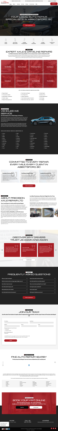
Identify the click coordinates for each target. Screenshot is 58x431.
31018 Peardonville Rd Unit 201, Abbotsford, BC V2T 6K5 (46, 422)
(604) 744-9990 (52, 1)
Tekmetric (40, 428)
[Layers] (55, 362)
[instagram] (53, 428)
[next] (56, 250)
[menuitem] (11, 4)
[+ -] (29, 366)
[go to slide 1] (30, 218)
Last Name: (31, 321)
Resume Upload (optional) (8, 332)
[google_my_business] (55, 428)
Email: (39, 324)
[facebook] (51, 428)
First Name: (6, 321)
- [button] (3, 363)
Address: (5, 324)
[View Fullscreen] (3, 365)
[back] (2, 250)
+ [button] (3, 362)
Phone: (22, 324)
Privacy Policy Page (3, 425)
